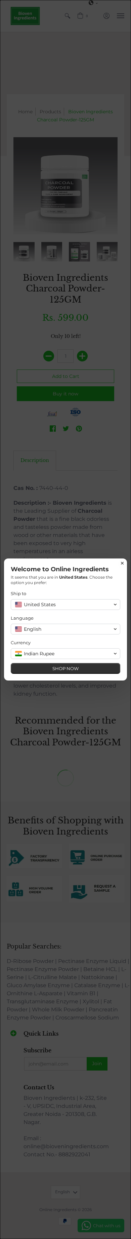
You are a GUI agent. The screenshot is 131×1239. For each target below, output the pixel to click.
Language (22, 618)
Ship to (18, 593)
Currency (21, 642)
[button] (65, 604)
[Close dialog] (122, 563)
